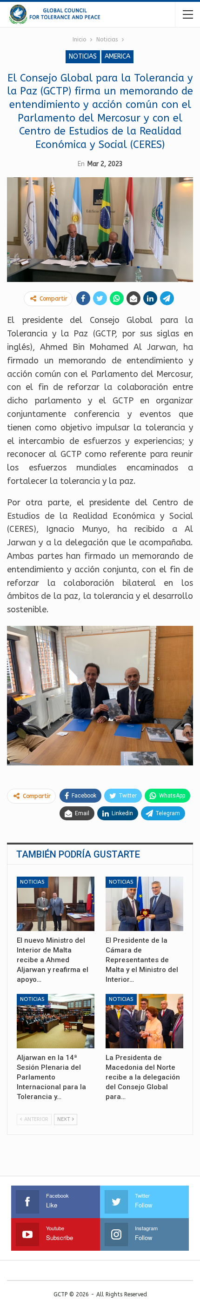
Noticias (83, 56)
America (117, 56)
